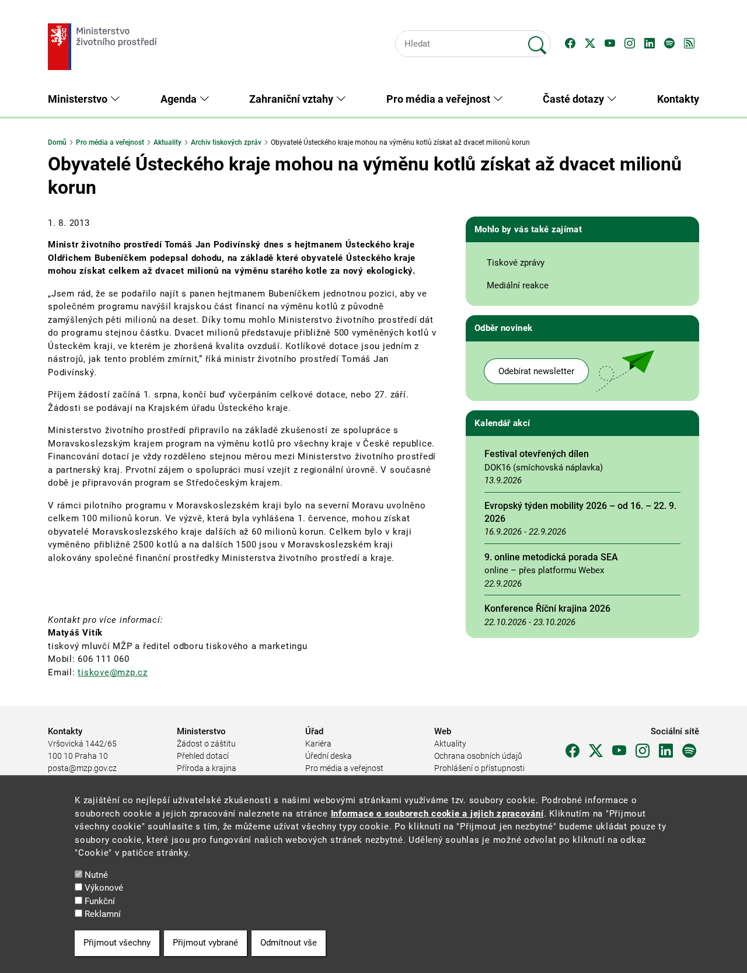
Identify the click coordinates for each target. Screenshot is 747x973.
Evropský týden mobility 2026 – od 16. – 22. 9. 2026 (580, 512)
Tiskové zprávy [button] (515, 262)
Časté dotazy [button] (574, 99)
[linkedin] (666, 751)
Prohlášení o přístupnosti (479, 768)
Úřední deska (328, 756)
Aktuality (167, 142)
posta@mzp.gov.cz (82, 768)
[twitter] (596, 751)
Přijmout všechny (117, 942)
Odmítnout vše (288, 942)
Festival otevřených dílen (536, 453)
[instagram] (643, 751)
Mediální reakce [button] (518, 285)
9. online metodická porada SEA (551, 557)
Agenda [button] (179, 99)
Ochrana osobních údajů (478, 756)
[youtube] (619, 751)
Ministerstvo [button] (79, 99)
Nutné (96, 874)
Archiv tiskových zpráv (226, 142)
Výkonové (104, 888)
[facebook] (573, 751)
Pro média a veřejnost (110, 142)
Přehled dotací (203, 756)
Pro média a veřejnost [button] (439, 99)
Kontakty (678, 99)
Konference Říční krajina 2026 (547, 608)
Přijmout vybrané (205, 942)
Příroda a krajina (206, 768)
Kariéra (318, 743)
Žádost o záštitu (206, 743)
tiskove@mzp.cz (113, 672)
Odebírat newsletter (536, 371)
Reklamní (103, 914)
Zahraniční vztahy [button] (292, 99)
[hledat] (537, 40)
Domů (57, 142)
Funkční (100, 900)
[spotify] (689, 751)
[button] (570, 43)
